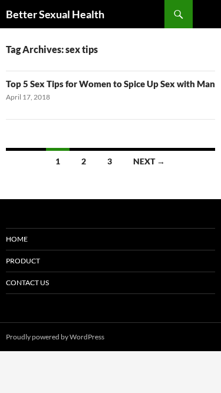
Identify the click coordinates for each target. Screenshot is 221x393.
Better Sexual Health (55, 14)
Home (17, 239)
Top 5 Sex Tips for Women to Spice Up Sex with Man (110, 83)
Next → (149, 161)
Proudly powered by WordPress (55, 336)
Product (23, 260)
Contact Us (27, 282)
